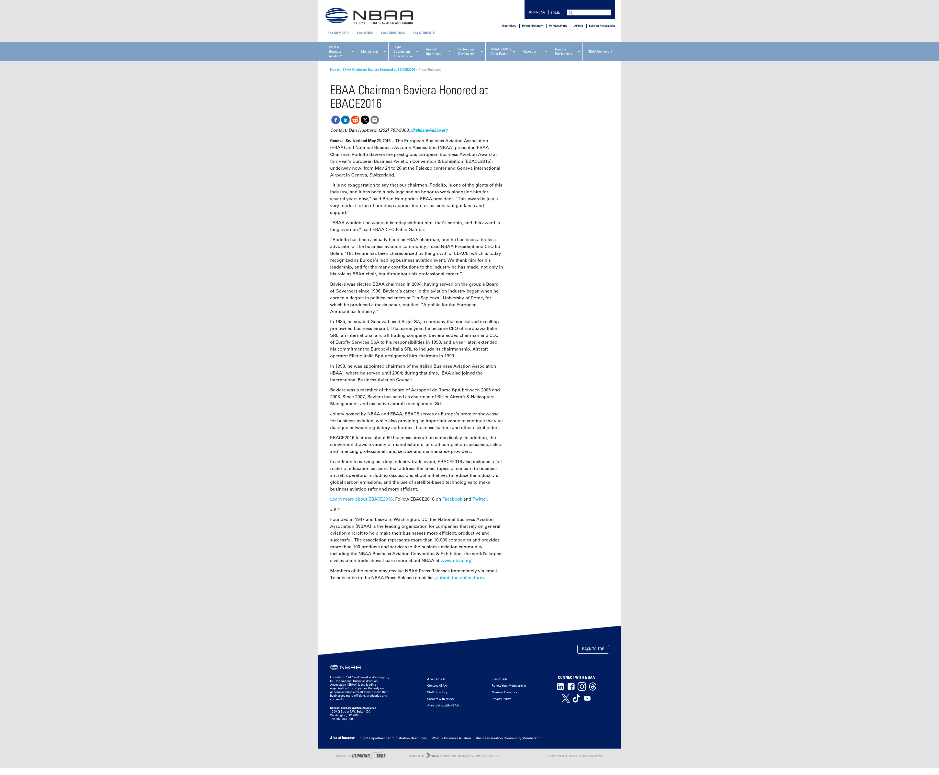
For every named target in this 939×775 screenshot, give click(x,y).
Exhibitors (396, 33)
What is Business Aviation (451, 738)
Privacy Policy (501, 699)
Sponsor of (344, 756)
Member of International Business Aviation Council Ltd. (454, 756)
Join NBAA (536, 12)
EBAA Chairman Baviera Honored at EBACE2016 (379, 69)
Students (427, 33)
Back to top (593, 648)
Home (334, 69)
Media (368, 33)
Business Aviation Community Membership (508, 738)
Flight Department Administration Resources (393, 738)
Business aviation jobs (602, 25)
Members (341, 33)
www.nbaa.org (456, 560)
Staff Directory (437, 692)
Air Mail (578, 25)
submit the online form (460, 577)
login (555, 13)
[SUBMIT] (571, 12)
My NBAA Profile (558, 25)
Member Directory (532, 25)
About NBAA (509, 25)
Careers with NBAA (440, 699)
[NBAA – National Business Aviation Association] (369, 15)
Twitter (479, 499)
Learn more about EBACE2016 (361, 499)
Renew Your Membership (509, 685)
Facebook (452, 499)
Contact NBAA (437, 685)
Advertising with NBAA (443, 705)
